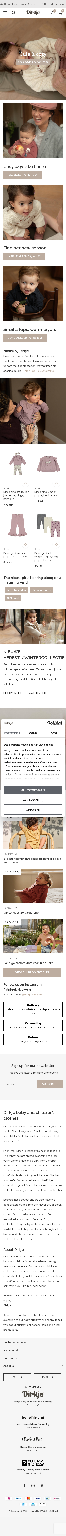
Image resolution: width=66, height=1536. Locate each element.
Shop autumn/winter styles (33, 61)
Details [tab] (33, 732)
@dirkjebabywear (33, 994)
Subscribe (49, 1084)
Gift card (13, 598)
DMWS (43, 1511)
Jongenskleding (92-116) (25, 338)
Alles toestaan (33, 790)
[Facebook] (24, 1485)
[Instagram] (33, 1485)
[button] (5, 13)
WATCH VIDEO (37, 693)
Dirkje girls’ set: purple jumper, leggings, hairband (16, 495)
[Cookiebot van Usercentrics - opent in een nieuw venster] (47, 723)
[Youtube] (42, 1485)
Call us (17, 1377)
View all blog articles (32, 972)
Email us (47, 1377)
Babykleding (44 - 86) (22, 175)
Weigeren (33, 810)
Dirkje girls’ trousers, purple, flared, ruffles (15, 555)
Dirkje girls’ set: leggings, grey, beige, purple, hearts (47, 557)
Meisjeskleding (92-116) (24, 256)
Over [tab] (54, 732)
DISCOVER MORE (13, 693)
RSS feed (53, 1511)
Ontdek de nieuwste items (38, 370)
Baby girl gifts (42, 590)
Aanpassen (31, 800)
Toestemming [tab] (12, 732)
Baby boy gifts (16, 590)
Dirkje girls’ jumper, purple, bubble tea (45, 493)
